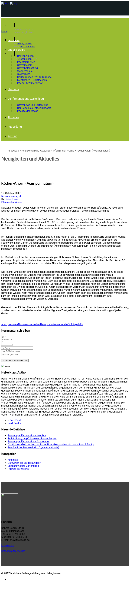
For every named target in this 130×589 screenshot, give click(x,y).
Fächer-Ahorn (25, 324)
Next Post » (14, 423)
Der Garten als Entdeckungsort (24, 462)
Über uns (13, 89)
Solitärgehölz (75, 324)
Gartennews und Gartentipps (23, 465)
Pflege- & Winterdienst (29, 83)
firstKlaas (14, 40)
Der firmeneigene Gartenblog (26, 98)
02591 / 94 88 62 (24, 44)
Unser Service (16, 49)
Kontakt (12, 136)
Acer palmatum (9, 324)
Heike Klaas (11, 199)
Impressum (7, 545)
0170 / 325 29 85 (27, 47)
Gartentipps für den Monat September (28, 441)
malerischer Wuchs (57, 324)
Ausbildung (15, 126)
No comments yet (11, 196)
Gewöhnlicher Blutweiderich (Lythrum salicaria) (33, 447)
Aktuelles (13, 117)
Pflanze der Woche (27, 110)
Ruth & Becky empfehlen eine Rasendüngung (32, 438)
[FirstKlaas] (5, 3)
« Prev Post (14, 420)
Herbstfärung (39, 324)
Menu (4, 31)
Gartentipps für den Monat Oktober (27, 435)
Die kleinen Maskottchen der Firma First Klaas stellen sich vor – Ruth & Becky (51, 444)
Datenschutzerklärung (13, 551)
